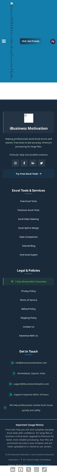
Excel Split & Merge (28, 227)
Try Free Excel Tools (27, 173)
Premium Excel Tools (28, 210)
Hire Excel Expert (28, 254)
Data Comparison (28, 236)
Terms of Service (28, 299)
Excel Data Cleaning (28, 218)
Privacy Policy (28, 290)
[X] (41, 163)
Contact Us (28, 326)
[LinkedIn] (32, 163)
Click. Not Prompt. (31, 41)
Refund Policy (28, 308)
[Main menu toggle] (4, 41)
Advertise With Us (28, 335)
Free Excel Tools (28, 201)
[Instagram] (15, 163)
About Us (32, 465)
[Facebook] (24, 163)
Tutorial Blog (28, 245)
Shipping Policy (29, 317)
